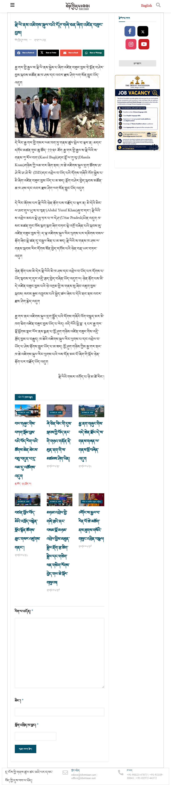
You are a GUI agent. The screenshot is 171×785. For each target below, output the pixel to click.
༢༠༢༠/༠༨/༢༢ (40, 40)
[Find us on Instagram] (131, 44)
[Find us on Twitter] (142, 31)
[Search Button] (158, 6)
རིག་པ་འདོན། (24, 611)
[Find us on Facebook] (129, 31)
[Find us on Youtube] (143, 44)
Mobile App (23, 413)
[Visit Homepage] (77, 6)
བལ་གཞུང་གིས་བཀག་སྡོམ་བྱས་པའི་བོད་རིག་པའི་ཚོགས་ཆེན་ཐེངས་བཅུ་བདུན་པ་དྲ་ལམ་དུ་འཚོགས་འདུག (26, 450)
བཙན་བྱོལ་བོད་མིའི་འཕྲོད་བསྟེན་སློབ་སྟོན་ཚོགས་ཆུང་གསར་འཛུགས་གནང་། (27, 530)
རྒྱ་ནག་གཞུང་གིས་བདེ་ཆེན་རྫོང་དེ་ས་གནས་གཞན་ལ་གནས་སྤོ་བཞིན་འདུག (91, 441)
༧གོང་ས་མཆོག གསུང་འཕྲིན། (91, 502)
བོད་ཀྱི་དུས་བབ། (21, 40)
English (146, 6)
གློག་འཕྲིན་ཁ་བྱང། (27, 725)
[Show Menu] (12, 6)
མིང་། (19, 700)
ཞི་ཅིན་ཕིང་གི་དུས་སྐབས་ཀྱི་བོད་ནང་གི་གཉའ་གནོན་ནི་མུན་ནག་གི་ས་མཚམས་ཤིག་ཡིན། (59, 441)
